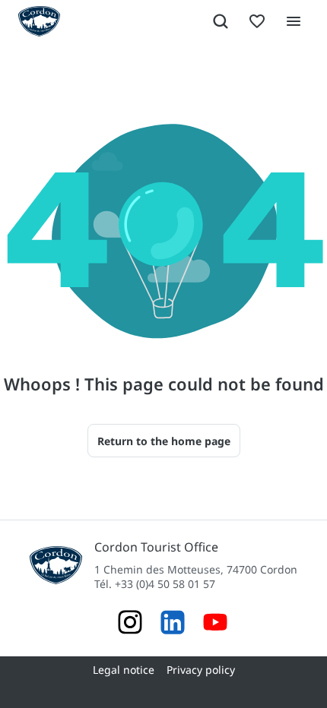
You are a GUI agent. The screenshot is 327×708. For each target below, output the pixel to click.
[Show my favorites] (257, 21)
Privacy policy (201, 669)
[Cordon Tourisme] (215, 624)
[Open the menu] (293, 21)
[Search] (220, 21)
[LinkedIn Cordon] (172, 624)
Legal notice (123, 669)
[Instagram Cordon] (130, 624)
